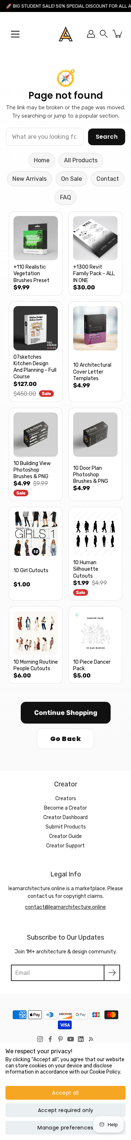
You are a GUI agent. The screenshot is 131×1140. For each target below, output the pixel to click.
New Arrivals (29, 178)
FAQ (65, 197)
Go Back (65, 738)
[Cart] (118, 34)
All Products (81, 160)
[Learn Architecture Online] (66, 34)
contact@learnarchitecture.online (65, 907)
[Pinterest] (60, 1039)
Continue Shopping (65, 713)
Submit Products (65, 827)
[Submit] (112, 973)
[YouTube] (70, 1039)
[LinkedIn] (81, 1039)
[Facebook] (50, 1039)
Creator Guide (65, 836)
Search (107, 137)
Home (41, 160)
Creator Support (65, 846)
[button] (104, 34)
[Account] (91, 34)
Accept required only (66, 1110)
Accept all (65, 1092)
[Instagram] (40, 1039)
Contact (107, 178)
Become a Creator (65, 808)
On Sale (71, 178)
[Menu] (15, 34)
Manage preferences (65, 1127)
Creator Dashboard (65, 817)
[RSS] (91, 1039)
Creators (65, 798)
